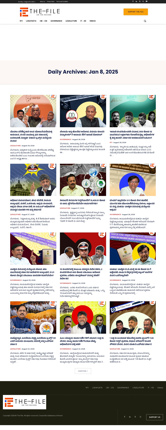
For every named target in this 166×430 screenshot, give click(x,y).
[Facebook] (133, 1)
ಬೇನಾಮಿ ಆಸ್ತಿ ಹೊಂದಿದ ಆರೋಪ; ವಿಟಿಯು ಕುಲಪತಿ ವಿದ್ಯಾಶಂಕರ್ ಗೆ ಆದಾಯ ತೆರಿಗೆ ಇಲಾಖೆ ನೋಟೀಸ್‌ (82, 133)
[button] (145, 21)
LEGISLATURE (15, 146)
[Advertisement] (83, 42)
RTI (111, 143)
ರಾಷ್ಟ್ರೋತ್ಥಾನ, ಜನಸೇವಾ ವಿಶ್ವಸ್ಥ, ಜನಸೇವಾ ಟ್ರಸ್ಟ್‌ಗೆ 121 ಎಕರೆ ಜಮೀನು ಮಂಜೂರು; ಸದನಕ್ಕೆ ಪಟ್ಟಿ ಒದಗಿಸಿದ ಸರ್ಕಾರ (33, 341)
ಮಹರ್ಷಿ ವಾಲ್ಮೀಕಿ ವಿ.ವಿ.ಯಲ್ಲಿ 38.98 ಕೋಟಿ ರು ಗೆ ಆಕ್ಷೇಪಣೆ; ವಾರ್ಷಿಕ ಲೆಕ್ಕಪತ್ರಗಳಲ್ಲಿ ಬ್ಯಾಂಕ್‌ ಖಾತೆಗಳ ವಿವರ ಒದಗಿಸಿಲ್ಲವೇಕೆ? (131, 273)
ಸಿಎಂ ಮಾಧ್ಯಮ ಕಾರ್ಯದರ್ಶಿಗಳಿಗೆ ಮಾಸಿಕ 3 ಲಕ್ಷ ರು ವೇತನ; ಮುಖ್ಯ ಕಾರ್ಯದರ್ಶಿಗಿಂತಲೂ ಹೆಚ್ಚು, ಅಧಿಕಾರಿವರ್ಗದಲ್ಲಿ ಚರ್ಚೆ (82, 341)
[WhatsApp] (143, 1)
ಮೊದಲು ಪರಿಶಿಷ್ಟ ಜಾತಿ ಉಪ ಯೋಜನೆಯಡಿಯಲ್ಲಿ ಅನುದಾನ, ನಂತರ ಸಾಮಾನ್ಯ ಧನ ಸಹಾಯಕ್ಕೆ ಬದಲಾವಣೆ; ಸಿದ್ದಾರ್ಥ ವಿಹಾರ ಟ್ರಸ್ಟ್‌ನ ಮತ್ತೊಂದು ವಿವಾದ (31, 136)
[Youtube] (146, 1)
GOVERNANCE (65, 139)
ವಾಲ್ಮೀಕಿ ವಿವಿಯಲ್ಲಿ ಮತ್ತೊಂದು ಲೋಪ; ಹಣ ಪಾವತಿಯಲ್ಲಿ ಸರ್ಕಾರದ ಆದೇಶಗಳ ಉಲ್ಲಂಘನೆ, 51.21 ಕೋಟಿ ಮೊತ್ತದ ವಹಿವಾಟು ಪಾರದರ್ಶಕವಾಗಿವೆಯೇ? (32, 273)
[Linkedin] (136, 1)
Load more (82, 371)
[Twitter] (139, 1)
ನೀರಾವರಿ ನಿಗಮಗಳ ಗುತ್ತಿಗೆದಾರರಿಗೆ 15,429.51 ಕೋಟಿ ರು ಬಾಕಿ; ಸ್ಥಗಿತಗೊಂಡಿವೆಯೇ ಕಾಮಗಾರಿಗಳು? (82, 202)
